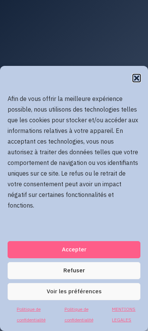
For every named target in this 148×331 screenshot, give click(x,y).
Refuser (74, 270)
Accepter (74, 249)
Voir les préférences (74, 291)
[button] (136, 78)
